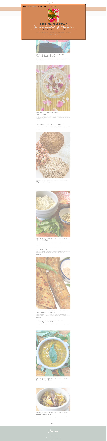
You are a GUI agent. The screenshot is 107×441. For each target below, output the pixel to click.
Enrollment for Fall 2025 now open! (53, 36)
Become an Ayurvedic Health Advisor (53, 27)
